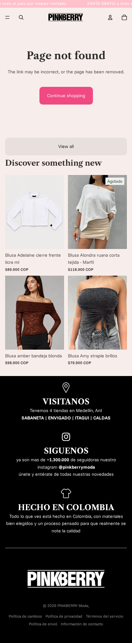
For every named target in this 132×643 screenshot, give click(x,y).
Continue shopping (66, 95)
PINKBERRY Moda (72, 605)
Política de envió (43, 623)
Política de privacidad (63, 616)
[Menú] (7, 17)
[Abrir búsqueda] (21, 17)
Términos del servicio (104, 616)
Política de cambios (25, 616)
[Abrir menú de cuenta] (110, 17)
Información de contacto (82, 623)
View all (66, 146)
